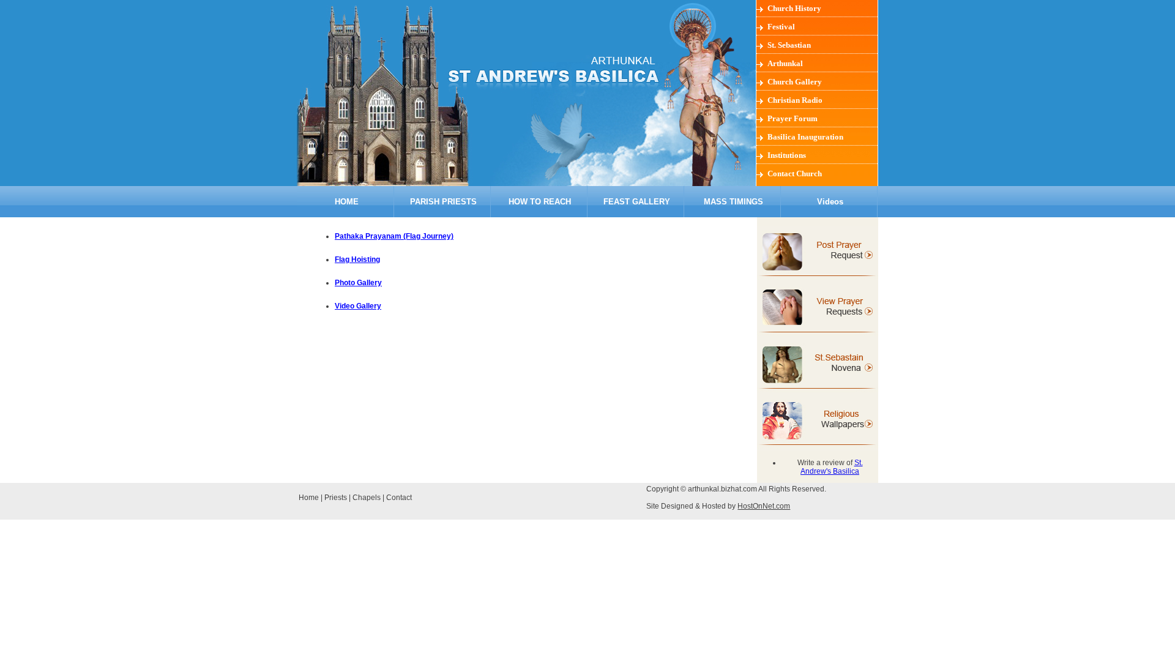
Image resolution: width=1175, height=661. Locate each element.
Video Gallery (358, 306)
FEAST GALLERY (636, 201)
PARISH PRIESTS (443, 201)
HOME (347, 201)
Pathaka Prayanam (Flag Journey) (394, 236)
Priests (335, 497)
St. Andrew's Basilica (831, 467)
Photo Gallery (358, 282)
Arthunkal (785, 63)
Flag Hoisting (357, 259)
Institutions (786, 155)
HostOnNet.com (763, 506)
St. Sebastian (789, 45)
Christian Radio (794, 100)
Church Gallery (794, 81)
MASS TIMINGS (733, 201)
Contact (399, 497)
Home (309, 497)
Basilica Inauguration (805, 136)
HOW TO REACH (540, 201)
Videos (830, 201)
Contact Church (794, 173)
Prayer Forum (792, 118)
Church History (794, 8)
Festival (781, 26)
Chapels (366, 497)
